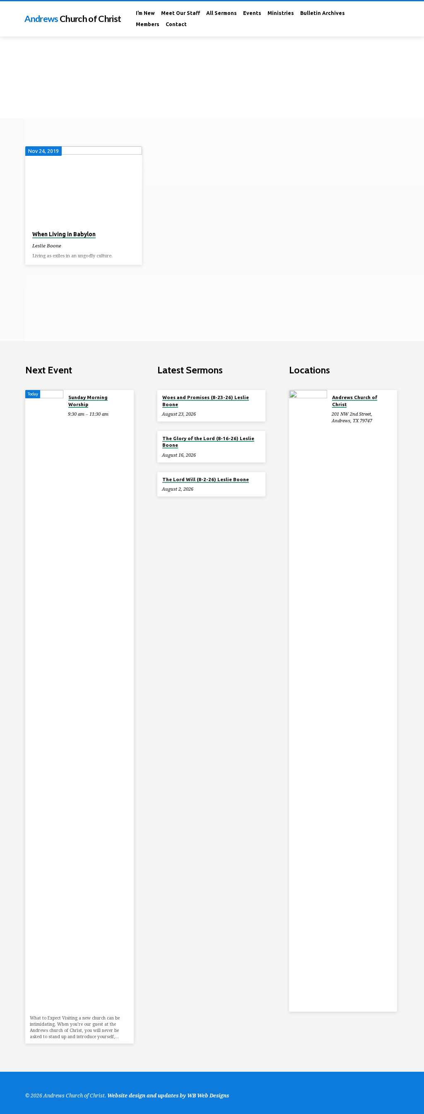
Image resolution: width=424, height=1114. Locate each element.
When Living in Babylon (64, 234)
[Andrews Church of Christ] (308, 701)
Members (147, 24)
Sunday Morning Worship (88, 401)
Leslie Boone (46, 245)
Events (252, 13)
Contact (176, 24)
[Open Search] (386, 19)
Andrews (72, 18)
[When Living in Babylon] (83, 185)
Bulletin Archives (322, 13)
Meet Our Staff (180, 13)
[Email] (396, 18)
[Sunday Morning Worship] (44, 701)
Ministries (280, 13)
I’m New (145, 13)
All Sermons (221, 13)
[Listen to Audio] (67, 245)
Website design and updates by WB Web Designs (168, 1095)
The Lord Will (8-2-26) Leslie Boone (205, 479)
